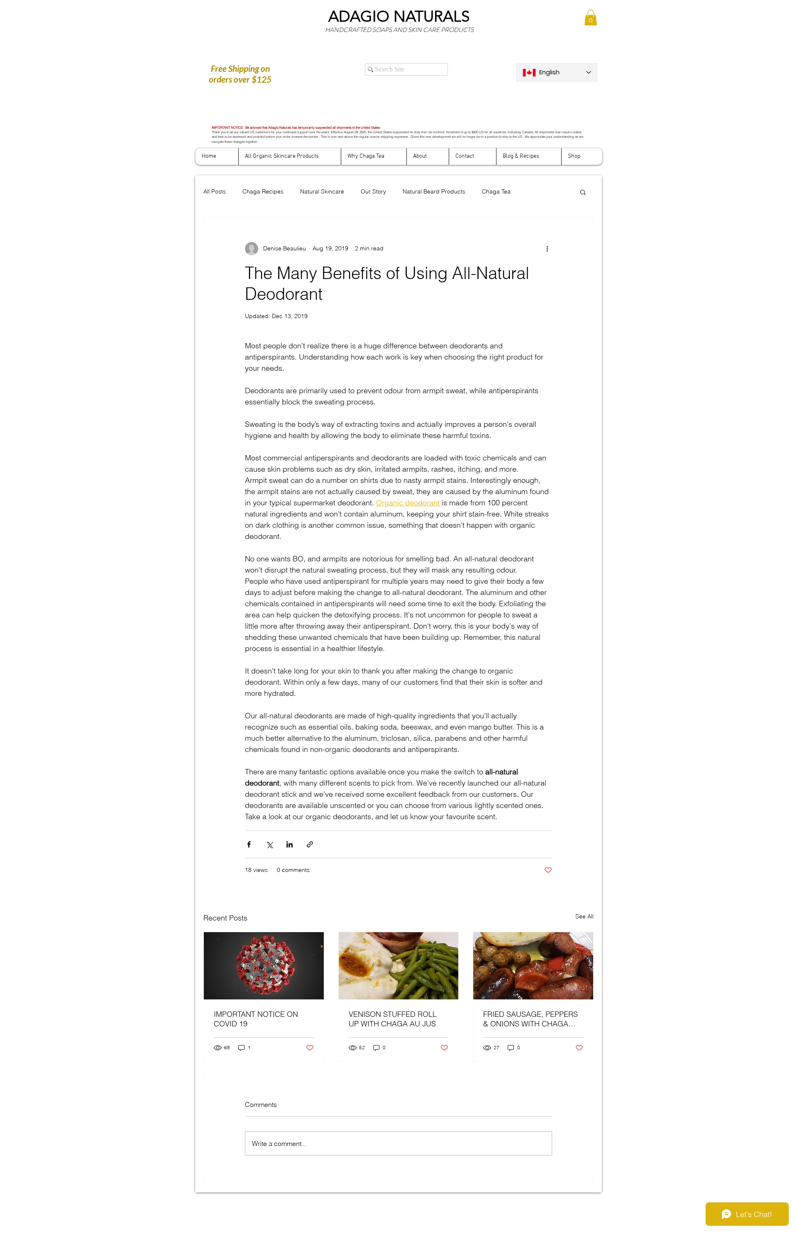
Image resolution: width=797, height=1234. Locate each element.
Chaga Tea (496, 191)
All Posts (214, 191)
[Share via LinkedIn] (289, 844)
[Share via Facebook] (249, 844)
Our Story (373, 191)
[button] (590, 17)
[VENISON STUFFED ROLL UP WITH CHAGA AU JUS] (399, 965)
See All (584, 916)
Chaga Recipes (263, 191)
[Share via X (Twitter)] (269, 844)
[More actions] (547, 249)
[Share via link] (310, 844)
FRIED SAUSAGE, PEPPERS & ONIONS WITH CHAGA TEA (530, 1018)
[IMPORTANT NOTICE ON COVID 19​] (264, 965)
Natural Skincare (322, 191)
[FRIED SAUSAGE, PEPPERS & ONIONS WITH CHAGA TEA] (533, 965)
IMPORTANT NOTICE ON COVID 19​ (256, 1018)
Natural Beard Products (434, 191)
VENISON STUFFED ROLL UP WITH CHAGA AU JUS (393, 1018)
